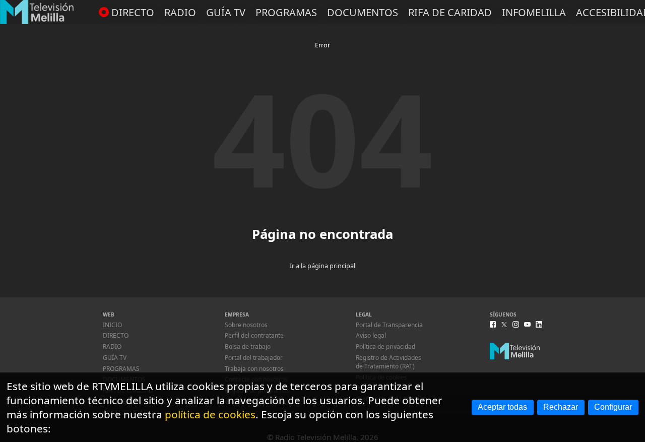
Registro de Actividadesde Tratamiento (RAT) (388, 361)
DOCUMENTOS (362, 12)
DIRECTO (132, 12)
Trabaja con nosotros (254, 368)
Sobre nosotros (246, 325)
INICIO (112, 325)
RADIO (180, 12)
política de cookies (210, 414)
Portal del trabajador (254, 357)
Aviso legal (371, 335)
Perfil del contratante (254, 335)
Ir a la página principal (322, 265)
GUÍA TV (225, 12)
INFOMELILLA (534, 12)
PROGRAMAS (286, 12)
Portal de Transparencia (389, 325)
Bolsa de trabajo (248, 346)
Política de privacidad (385, 346)
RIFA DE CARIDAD (450, 12)
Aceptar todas (502, 407)
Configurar (613, 407)
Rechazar (560, 407)
